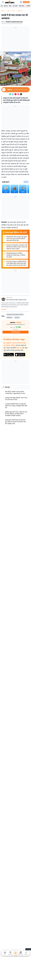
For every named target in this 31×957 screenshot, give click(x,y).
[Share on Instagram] (18, 94)
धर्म (4, 345)
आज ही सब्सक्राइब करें (15, 332)
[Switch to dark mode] (21, 2)
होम (1, 6)
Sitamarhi (20, 10)
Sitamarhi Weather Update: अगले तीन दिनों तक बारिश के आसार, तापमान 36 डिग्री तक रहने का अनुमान (16, 247)
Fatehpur (9, 317)
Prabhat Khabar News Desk (17, 300)
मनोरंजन (14, 343)
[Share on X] (21, 94)
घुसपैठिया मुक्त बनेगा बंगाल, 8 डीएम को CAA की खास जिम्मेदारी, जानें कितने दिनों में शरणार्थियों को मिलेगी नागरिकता (16, 413)
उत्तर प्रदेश (15, 6)
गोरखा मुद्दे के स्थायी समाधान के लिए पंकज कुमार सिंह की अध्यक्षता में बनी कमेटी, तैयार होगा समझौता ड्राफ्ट (15, 422)
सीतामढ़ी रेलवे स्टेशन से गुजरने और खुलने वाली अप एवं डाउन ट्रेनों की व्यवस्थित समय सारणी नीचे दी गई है (16, 238)
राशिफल (13, 345)
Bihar (13, 10)
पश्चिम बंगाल (21, 6)
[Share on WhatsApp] (10, 94)
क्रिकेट (8, 345)
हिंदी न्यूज (19, 348)
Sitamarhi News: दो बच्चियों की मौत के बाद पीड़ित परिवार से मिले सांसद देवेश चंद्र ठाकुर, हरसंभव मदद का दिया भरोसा (16, 263)
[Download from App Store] (20, 354)
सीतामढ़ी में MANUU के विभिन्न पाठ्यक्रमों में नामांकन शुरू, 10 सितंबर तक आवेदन (15, 255)
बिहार (10, 6)
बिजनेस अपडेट (21, 343)
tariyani (17, 317)
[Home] (10, 2)
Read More (4, 309)
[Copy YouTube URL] (15, 94)
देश (4, 343)
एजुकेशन (8, 343)
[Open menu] (2, 2)
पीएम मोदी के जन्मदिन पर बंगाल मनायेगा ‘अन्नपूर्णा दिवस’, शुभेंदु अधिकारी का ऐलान (15, 392)
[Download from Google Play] (9, 354)
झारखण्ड (6, 6)
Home (2, 10)
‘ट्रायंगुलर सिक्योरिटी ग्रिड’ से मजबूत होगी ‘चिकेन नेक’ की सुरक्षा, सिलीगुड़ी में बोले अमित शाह (16, 405)
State (8, 10)
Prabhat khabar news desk (14, 21)
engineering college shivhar (15, 314)
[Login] (15, 953)
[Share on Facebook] (13, 94)
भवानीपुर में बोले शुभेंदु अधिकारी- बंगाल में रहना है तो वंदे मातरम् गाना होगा (16, 398)
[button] (15, 68)
